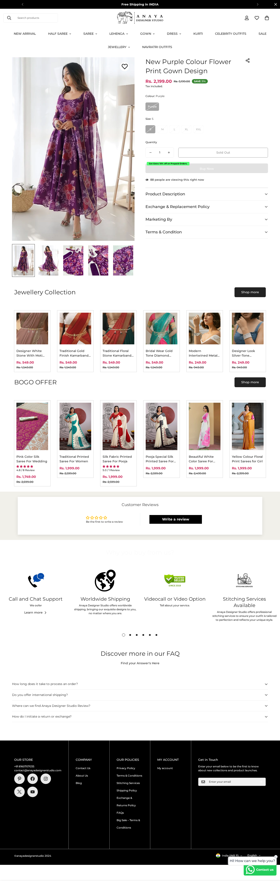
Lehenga (116, 34)
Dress (172, 34)
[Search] (9, 18)
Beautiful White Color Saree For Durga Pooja (201, 459)
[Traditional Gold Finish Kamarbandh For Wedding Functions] (75, 328)
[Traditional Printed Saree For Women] (75, 426)
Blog (79, 783)
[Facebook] (32, 778)
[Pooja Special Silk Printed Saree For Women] (161, 426)
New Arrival (25, 34)
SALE (262, 34)
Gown (145, 34)
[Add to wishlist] (125, 66)
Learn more (33, 612)
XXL (198, 129)
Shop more (250, 292)
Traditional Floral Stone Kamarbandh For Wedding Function (118, 353)
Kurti (198, 34)
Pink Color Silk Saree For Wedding (31, 459)
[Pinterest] (19, 778)
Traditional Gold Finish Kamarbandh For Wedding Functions (75, 353)
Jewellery (117, 47)
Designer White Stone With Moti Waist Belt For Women (29, 353)
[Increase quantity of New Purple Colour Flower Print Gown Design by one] (169, 152)
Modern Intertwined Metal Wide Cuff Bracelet (204, 353)
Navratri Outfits (157, 47)
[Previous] (22, 4)
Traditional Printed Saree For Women (74, 459)
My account (165, 768)
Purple (152, 106)
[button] (267, 18)
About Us (82, 775)
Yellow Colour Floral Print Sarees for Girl (247, 459)
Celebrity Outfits (230, 34)
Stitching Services (128, 783)
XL (186, 129)
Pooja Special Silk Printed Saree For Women (160, 459)
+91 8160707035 (24, 766)
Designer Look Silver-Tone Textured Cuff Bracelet (243, 353)
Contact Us (83, 768)
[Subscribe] (261, 782)
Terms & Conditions (129, 775)
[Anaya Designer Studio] (140, 18)
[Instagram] (45, 778)
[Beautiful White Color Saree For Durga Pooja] (204, 426)
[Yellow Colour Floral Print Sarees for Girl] (248, 426)
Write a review (175, 519)
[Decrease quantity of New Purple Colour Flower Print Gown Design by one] (150, 152)
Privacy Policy (126, 768)
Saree (88, 34)
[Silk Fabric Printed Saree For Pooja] (118, 426)
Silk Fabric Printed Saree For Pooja (117, 459)
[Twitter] (19, 792)
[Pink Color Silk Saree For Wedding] (32, 426)
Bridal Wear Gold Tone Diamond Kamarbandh (159, 353)
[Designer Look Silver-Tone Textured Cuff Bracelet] (248, 328)
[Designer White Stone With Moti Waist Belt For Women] (32, 328)
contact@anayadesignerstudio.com (37, 770)
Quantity (151, 142)
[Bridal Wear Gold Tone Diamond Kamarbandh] (161, 328)
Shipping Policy (127, 790)
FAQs (120, 812)
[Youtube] (32, 792)
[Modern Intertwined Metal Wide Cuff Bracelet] (204, 328)
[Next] (257, 4)
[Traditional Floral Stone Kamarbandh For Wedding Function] (118, 328)
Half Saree (58, 34)
